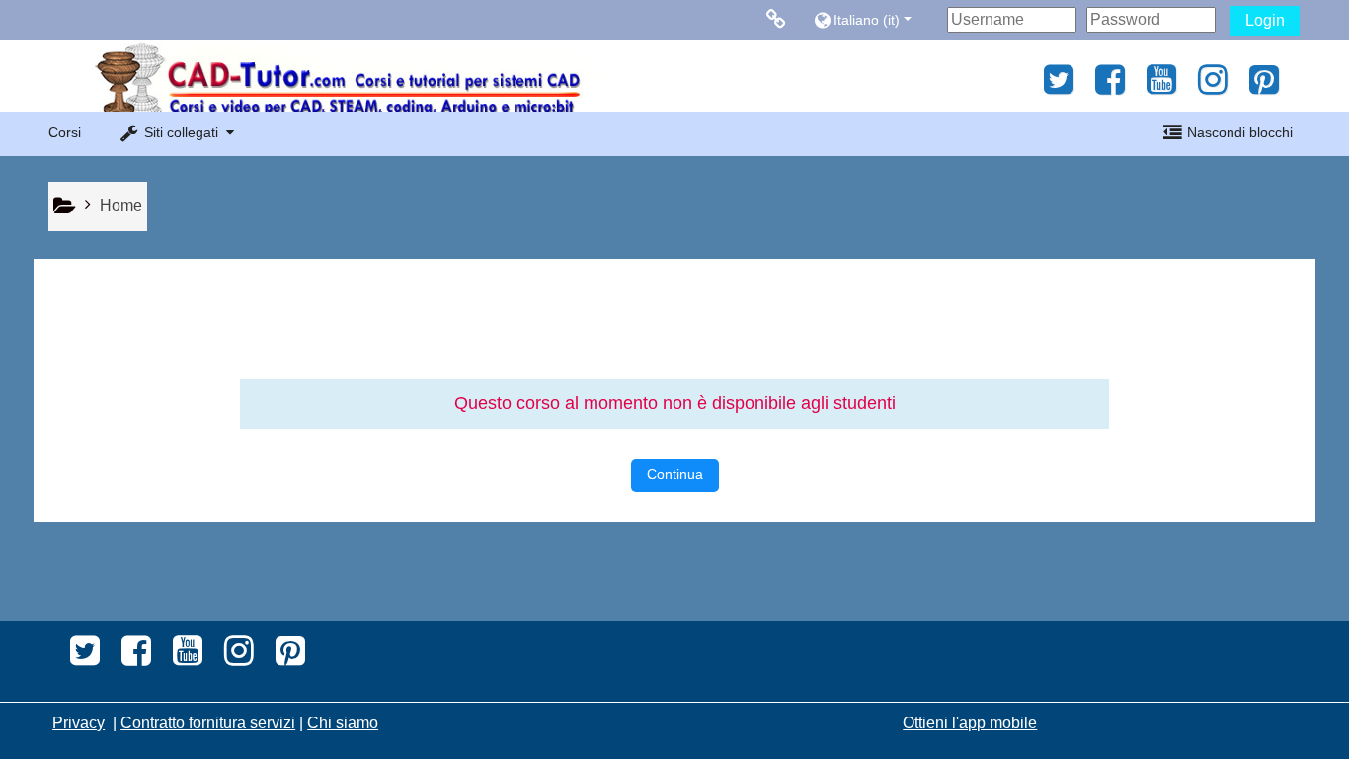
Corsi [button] (64, 132)
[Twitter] (1053, 86)
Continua (675, 474)
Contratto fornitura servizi (207, 723)
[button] (875, 19)
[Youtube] (1161, 86)
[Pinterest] (1269, 86)
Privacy (78, 723)
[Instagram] (1212, 86)
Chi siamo (342, 723)
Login (1265, 20)
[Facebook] (1110, 86)
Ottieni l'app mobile (970, 723)
